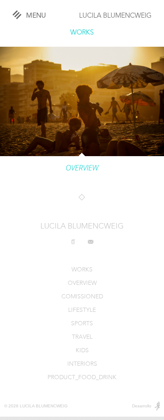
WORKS (82, 32)
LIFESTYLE (82, 310)
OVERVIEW (82, 283)
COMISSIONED (82, 297)
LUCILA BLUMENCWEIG (115, 16)
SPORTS (82, 324)
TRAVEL (82, 337)
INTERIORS (82, 364)
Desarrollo (141, 406)
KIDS (82, 351)
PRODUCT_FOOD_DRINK (82, 378)
